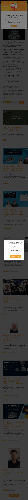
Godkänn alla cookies (15, 256)
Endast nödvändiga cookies (15, 253)
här (21, 251)
